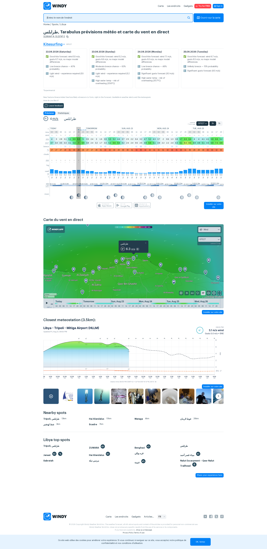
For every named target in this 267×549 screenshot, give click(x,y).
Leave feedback (56, 105)
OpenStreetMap (209, 297)
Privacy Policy (128, 533)
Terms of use (139, 533)
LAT (47, 186)
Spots (55, 24)
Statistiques (63, 113)
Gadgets (188, 6)
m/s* (47, 143)
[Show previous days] (51, 304)
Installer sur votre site (213, 205)
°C (48, 150)
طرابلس (70, 119)
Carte (161, 6)
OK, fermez (200, 542)
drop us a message (144, 530)
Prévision (49, 113)
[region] (133, 261)
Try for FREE (204, 6)
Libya (63, 24)
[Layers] (181, 293)
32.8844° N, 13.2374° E (54, 37)
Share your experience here (209, 475)
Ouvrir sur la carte (210, 18)
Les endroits (173, 6)
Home (46, 24)
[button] (67, 36)
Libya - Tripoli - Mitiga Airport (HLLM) (71, 328)
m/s (55, 119)
